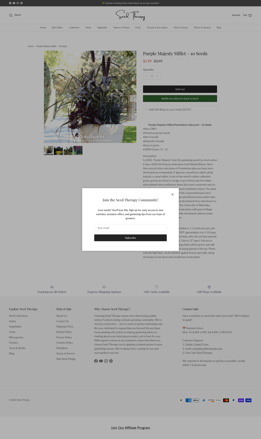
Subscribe (130, 237)
